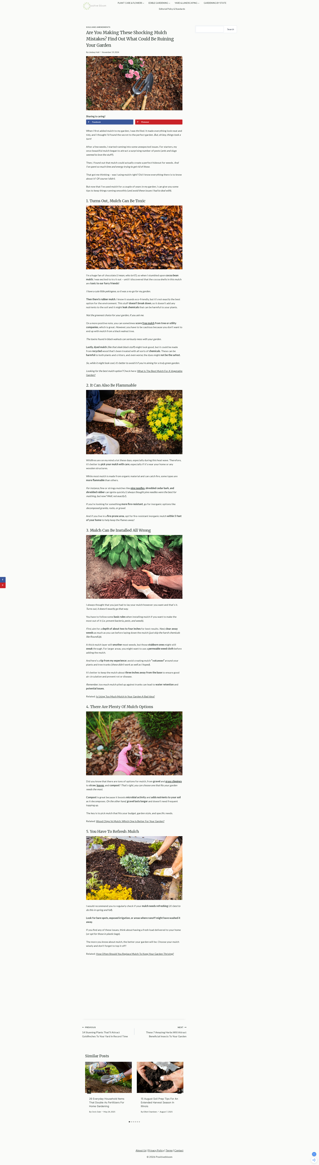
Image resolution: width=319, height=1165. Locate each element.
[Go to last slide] (89, 1091)
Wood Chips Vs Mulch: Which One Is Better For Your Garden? (130, 821)
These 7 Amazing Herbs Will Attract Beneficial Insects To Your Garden (166, 1032)
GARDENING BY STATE (215, 3)
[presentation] (108, 1077)
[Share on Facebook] (3, 580)
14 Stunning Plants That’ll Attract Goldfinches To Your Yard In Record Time (105, 1032)
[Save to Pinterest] (3, 585)
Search (230, 29)
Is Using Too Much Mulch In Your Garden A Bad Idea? (125, 696)
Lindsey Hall (94, 52)
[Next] (179, 1091)
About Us (141, 1150)
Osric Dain (96, 1111)
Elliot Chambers (150, 1111)
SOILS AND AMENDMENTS (98, 27)
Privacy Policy (156, 1150)
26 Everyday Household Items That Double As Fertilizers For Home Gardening (106, 1102)
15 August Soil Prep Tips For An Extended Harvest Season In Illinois (159, 1102)
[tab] (129, 1121)
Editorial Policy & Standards (172, 9)
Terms (169, 1150)
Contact (178, 1150)
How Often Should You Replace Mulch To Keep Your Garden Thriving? (135, 953)
